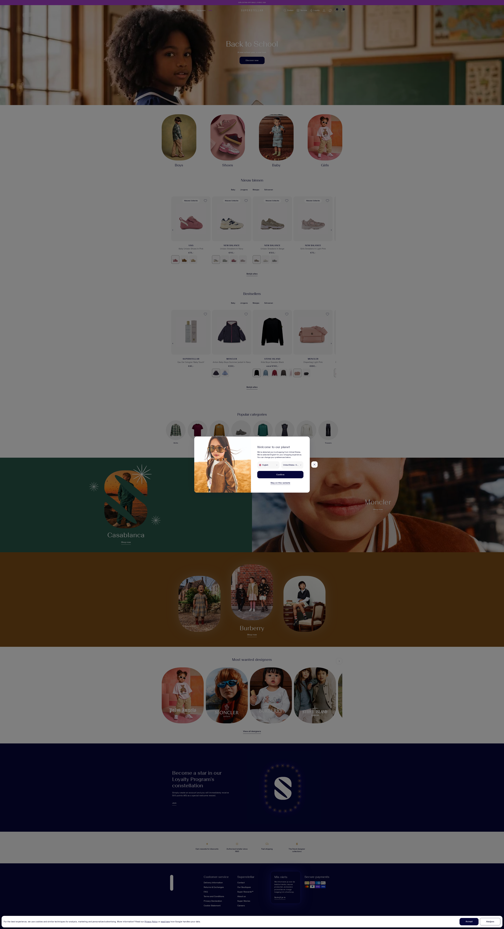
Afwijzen (490, 921)
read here (165, 921)
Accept (469, 921)
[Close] (314, 464)
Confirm (280, 474)
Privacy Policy (151, 921)
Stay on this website (280, 483)
